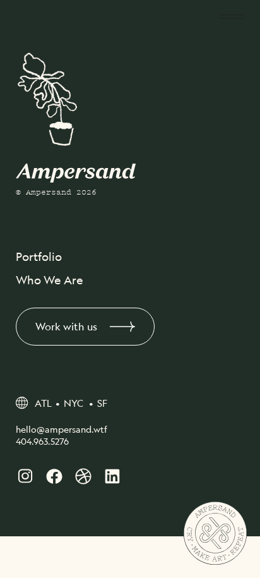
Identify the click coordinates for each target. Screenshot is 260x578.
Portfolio (39, 256)
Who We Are (49, 280)
